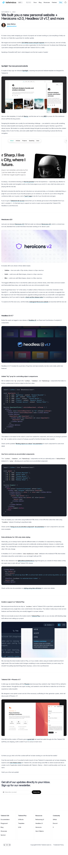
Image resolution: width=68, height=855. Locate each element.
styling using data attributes (32, 588)
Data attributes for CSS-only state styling (15, 537)
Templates (21, 823)
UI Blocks (21, 819)
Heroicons (39, 827)
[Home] (9, 2)
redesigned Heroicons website (38, 302)
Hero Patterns (40, 831)
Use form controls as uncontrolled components (17, 454)
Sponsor (3, 835)
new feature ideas (15, 762)
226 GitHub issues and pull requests (33, 42)
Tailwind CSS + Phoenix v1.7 (11, 679)
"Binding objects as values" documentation (29, 443)
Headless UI (32, 320)
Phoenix (26, 684)
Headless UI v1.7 (7, 316)
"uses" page (28, 196)
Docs (35, 2)
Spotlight (25, 70)
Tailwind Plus (22, 815)
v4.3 (20, 2)
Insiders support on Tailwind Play (12, 602)
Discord (55, 823)
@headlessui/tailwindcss (26, 560)
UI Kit (19, 827)
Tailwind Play (36, 616)
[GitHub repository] (65, 2)
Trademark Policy (58, 845)
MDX (45, 116)
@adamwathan (12, 26)
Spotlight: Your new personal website (14, 66)
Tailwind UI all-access (17, 200)
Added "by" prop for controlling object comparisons (19, 376)
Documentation (5, 819)
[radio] (4, 845)
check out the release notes (34, 297)
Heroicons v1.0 (19, 224)
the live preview (29, 181)
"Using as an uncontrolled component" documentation (27, 526)
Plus (61, 2)
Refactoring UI (40, 819)
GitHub (55, 819)
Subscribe (36, 792)
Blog (40, 2)
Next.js (26, 116)
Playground (4, 823)
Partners (54, 2)
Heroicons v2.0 (6, 219)
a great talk (30, 739)
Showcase (47, 2)
